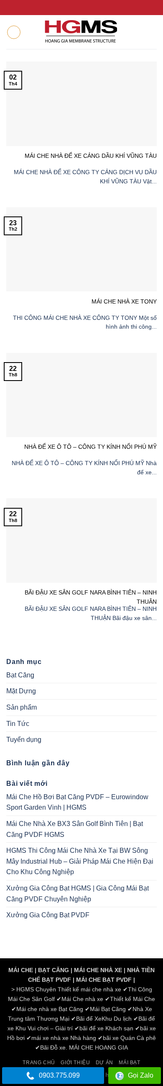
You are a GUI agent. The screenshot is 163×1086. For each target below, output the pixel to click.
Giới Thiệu (75, 1062)
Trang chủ (39, 1062)
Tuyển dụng (23, 739)
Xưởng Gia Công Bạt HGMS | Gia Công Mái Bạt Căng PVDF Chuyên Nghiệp (77, 894)
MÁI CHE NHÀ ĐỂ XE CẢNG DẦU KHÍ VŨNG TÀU (91, 155)
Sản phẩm (21, 707)
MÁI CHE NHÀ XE (98, 970)
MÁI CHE (20, 970)
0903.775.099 (59, 1075)
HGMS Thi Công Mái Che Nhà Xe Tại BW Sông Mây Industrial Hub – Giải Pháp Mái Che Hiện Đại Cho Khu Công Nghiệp (79, 861)
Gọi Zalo (140, 1075)
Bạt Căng (20, 675)
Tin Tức (17, 723)
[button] (13, 32)
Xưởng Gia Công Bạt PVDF (47, 915)
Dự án (104, 1062)
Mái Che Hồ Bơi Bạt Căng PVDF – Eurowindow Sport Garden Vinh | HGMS (77, 802)
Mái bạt (129, 1062)
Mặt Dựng (21, 691)
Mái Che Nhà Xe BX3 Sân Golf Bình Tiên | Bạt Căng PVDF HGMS (74, 829)
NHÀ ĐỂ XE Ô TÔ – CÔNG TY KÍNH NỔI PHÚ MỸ (90, 446)
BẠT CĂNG (53, 970)
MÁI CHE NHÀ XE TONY (124, 301)
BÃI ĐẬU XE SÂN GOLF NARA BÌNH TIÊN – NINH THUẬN (91, 597)
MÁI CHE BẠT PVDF (104, 979)
